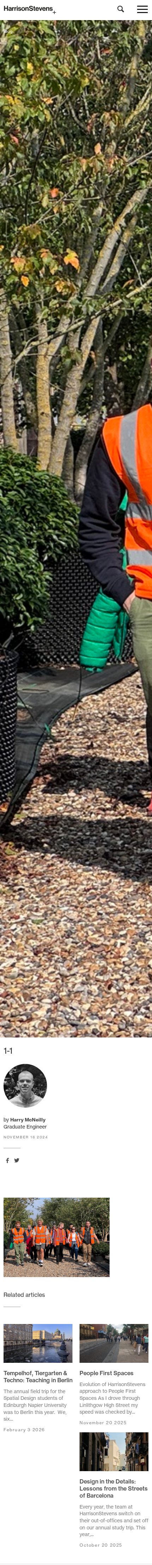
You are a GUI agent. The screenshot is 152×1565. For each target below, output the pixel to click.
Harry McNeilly (28, 1119)
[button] (142, 11)
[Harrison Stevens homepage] (76, 10)
